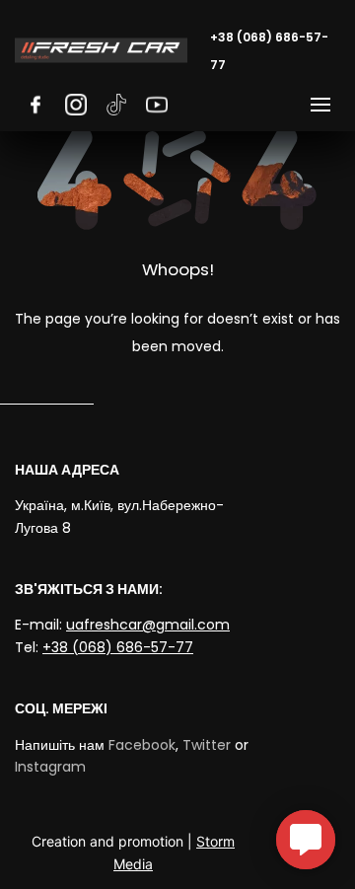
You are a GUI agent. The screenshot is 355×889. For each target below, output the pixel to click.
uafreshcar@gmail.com (148, 624)
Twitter (206, 745)
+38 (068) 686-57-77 (117, 647)
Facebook (142, 745)
